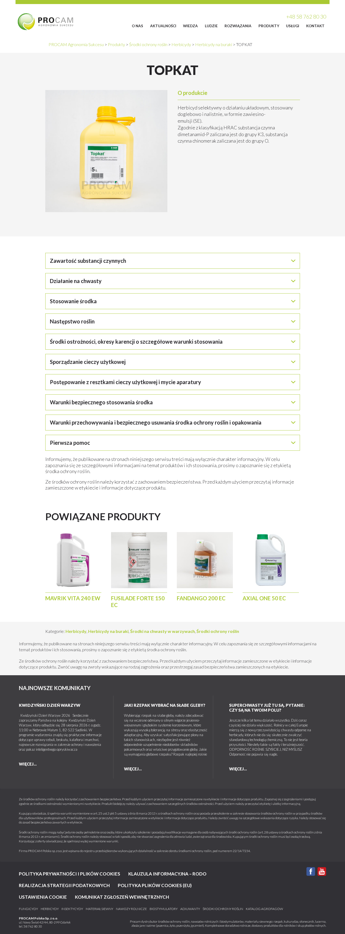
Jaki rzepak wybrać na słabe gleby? (164, 705)
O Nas (137, 26)
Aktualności (163, 26)
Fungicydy (28, 909)
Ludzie (211, 26)
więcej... (28, 763)
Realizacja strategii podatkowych (64, 885)
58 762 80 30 (32, 926)
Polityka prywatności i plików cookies (69, 873)
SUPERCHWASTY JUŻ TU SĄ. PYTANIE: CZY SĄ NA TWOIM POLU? (267, 707)
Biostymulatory (164, 909)
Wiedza (190, 26)
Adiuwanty (190, 909)
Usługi (292, 26)
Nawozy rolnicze (131, 909)
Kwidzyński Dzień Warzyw (49, 705)
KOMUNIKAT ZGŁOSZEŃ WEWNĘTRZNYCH (122, 897)
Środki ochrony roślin (217, 631)
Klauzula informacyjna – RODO (167, 873)
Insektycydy (72, 909)
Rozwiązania (238, 26)
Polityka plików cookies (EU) (155, 885)
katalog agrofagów (264, 909)
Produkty (268, 26)
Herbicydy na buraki (108, 631)
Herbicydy (76, 631)
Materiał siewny (99, 909)
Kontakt (315, 26)
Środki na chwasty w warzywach (162, 631)
